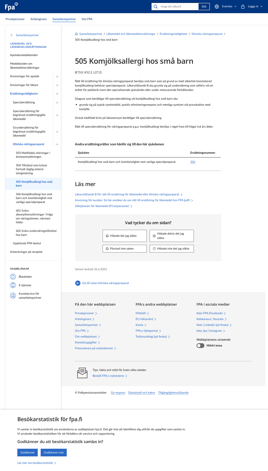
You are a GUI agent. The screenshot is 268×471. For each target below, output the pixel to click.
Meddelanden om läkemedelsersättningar (24, 65)
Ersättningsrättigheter (24, 93)
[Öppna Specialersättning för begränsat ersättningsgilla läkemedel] (57, 115)
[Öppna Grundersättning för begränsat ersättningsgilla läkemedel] (57, 132)
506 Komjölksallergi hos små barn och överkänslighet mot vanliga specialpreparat (34, 198)
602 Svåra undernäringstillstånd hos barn (36, 232)
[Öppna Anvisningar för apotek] (57, 76)
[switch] (200, 345)
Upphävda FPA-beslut (27, 243)
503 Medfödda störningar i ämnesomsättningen (33, 155)
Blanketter (25, 276)
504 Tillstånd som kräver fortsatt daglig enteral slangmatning (31, 169)
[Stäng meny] (57, 94)
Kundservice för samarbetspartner (30, 295)
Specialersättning (24, 102)
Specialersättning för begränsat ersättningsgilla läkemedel (29, 115)
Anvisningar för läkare (24, 85)
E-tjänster (25, 285)
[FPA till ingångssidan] (11, 6)
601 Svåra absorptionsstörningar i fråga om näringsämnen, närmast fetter (34, 216)
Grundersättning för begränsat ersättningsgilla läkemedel (29, 131)
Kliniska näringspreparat (28, 144)
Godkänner (27, 452)
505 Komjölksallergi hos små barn (34, 183)
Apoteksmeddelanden (24, 55)
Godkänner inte (54, 452)
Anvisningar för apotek (24, 76)
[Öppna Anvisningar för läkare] (57, 85)
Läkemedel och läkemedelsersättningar (28, 45)
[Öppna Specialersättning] (57, 102)
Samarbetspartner (27, 35)
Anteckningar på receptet (26, 251)
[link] (15, 19)
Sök (204, 6)
